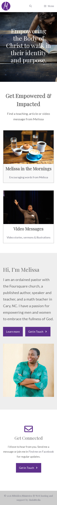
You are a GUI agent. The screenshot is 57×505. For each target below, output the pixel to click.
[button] (30, 6)
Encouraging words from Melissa (28, 177)
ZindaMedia (34, 499)
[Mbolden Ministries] (6, 6)
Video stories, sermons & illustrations (28, 237)
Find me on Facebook (41, 451)
